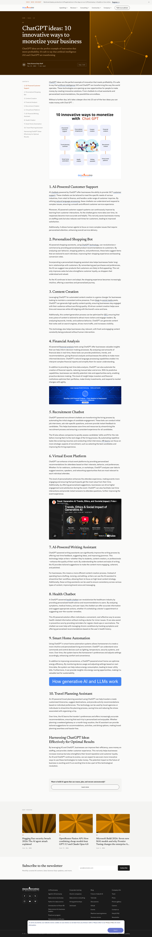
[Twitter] (35, 896)
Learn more (85, 787)
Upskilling (62, 8)
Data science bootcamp (55, 898)
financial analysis (66, 347)
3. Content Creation (30, 98)
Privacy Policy (110, 922)
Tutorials (93, 898)
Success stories (96, 917)
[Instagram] (24, 901)
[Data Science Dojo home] (33, 889)
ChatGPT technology (90, 245)
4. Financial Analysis (30, 102)
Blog (29, 18)
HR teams (105, 441)
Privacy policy (125, 934)
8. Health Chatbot (29, 120)
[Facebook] (24, 896)
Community (95, 8)
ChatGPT (52, 82)
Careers (114, 906)
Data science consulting (77, 898)
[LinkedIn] (30, 896)
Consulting (83, 8)
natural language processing (68, 201)
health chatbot (72, 599)
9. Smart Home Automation (33, 124)
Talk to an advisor (122, 8)
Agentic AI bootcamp (55, 894)
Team (113, 894)
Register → (115, 2)
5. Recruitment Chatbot (31, 106)
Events (93, 909)
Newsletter (115, 917)
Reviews (73, 8)
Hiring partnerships (75, 902)
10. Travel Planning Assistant (33, 128)
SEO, (106, 314)
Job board (72, 906)
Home (23, 18)
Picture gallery (116, 902)
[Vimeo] (35, 901)
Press (113, 898)
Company (107, 8)
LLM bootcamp (53, 890)
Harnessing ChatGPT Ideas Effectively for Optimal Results (32, 134)
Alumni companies (75, 894)
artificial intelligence (66, 85)
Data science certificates (56, 919)
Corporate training (75, 890)
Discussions (95, 902)
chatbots (55, 192)
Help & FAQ (115, 913)
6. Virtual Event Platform (32, 110)
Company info (116, 890)
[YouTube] (30, 901)
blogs (97, 300)
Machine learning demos (99, 913)
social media (107, 300)
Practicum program (54, 915)
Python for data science (55, 902)
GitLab (93, 906)
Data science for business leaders (56, 910)
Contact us (115, 909)
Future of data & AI (97, 894)
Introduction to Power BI (56, 906)
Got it (115, 930)
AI (34, 18)
